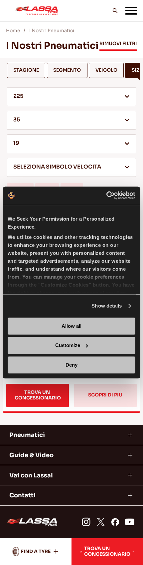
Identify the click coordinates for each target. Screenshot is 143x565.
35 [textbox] (16, 119)
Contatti (22, 495)
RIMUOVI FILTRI (118, 43)
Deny (71, 365)
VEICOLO (106, 70)
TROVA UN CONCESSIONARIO (38, 395)
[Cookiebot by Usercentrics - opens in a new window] (106, 195)
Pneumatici (27, 435)
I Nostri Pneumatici (51, 31)
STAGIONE (26, 70)
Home (13, 31)
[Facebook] (115, 522)
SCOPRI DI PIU (105, 395)
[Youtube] (129, 522)
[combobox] (71, 96)
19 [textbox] (16, 143)
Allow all (71, 326)
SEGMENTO (67, 70)
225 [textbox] (18, 96)
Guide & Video (31, 455)
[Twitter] (100, 522)
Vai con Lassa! (31, 475)
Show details (106, 306)
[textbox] (71, 167)
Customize (67, 345)
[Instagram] (86, 522)
